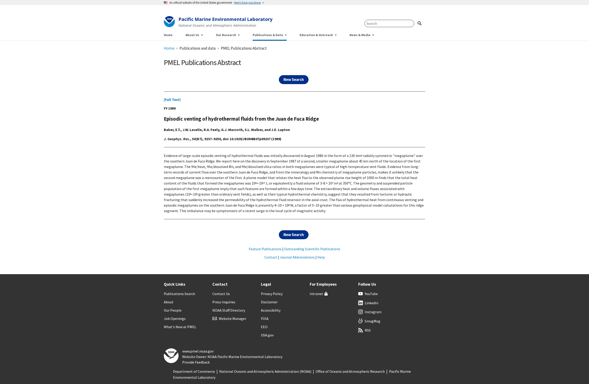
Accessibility (270, 310)
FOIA (265, 318)
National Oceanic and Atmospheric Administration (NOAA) (265, 371)
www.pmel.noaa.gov (198, 351)
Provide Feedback (196, 362)
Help (321, 257)
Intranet (316, 293)
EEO (264, 326)
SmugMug (372, 321)
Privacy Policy (272, 293)
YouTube (371, 293)
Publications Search (179, 293)
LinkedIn (371, 303)
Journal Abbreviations (297, 257)
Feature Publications (265, 249)
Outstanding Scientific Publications (312, 249)
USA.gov (267, 335)
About (168, 302)
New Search (293, 79)
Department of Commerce (194, 371)
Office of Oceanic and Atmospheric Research (350, 371)
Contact (270, 257)
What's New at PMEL (180, 326)
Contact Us (221, 293)
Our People (173, 310)
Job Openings (175, 318)
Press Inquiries (223, 302)
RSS (368, 330)
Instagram (373, 312)
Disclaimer (269, 302)
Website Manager (232, 318)
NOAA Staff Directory (228, 310)
